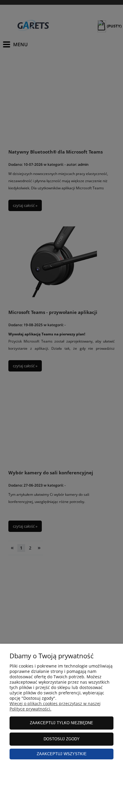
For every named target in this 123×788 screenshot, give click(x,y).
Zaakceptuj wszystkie (62, 754)
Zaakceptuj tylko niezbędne (61, 723)
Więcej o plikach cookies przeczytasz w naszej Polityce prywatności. (55, 706)
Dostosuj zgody (62, 739)
